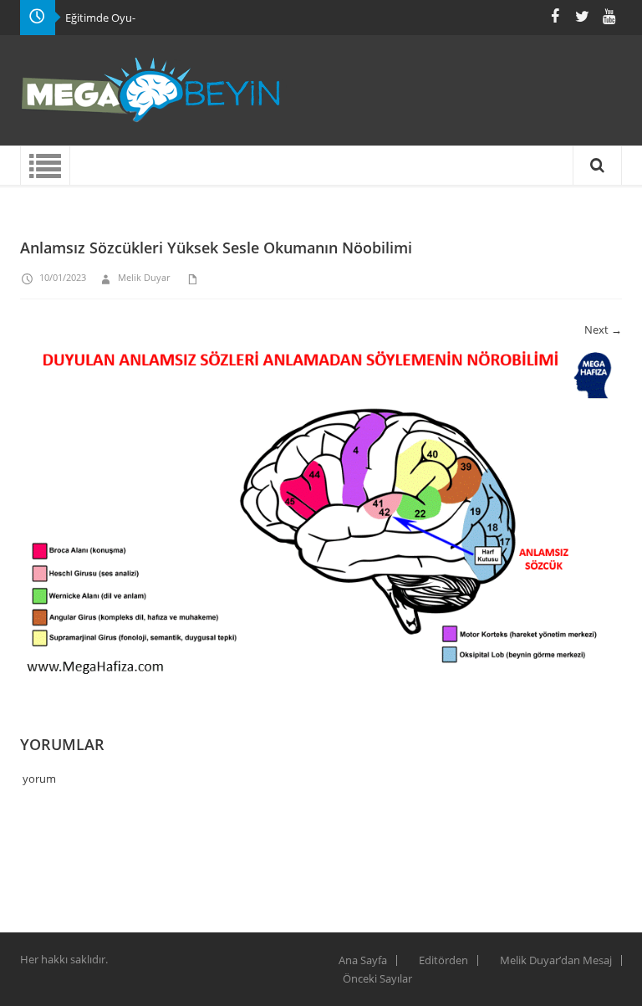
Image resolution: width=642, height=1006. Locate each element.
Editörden (443, 960)
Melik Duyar (144, 277)
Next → (603, 329)
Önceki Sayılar (377, 978)
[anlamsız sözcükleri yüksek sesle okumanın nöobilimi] (321, 516)
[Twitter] (581, 16)
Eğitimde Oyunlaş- (110, 17)
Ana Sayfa (363, 960)
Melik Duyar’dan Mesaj (556, 960)
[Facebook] (555, 16)
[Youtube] (608, 16)
